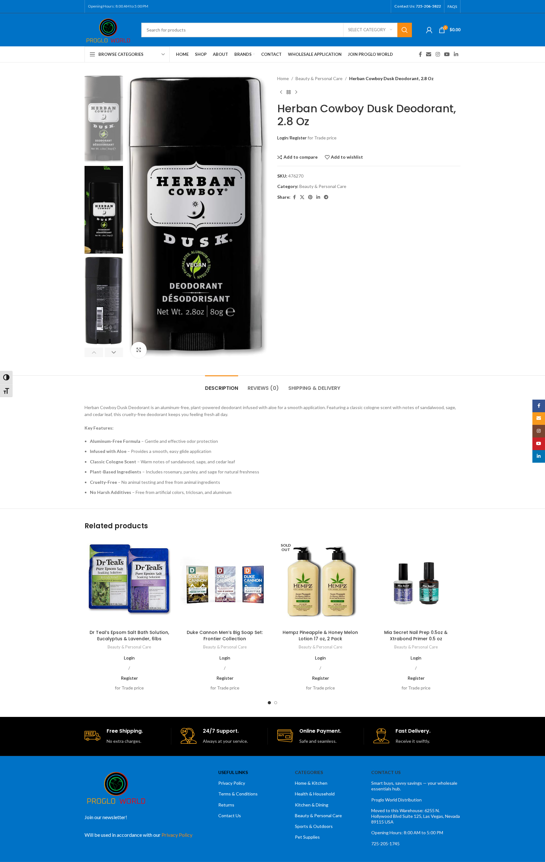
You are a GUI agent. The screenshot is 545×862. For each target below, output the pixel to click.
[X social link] (302, 197)
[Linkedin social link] (456, 54)
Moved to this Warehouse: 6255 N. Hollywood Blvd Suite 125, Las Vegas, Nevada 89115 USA (415, 816)
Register (298, 137)
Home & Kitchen (311, 783)
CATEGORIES (309, 772)
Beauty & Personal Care (319, 78)
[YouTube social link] (447, 54)
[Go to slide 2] (275, 702)
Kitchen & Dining (311, 804)
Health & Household (315, 793)
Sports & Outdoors (314, 826)
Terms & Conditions (238, 793)
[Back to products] (288, 92)
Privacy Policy (231, 783)
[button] (94, 352)
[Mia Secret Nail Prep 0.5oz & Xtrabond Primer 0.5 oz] (415, 582)
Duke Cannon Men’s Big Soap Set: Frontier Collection (225, 635)
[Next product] (296, 92)
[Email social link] (428, 54)
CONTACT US (386, 772)
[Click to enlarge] (139, 350)
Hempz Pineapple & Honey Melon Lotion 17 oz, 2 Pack (320, 635)
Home (283, 78)
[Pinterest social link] (310, 197)
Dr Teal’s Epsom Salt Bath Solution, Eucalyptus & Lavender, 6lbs (129, 635)
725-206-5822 (428, 6)
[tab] (221, 385)
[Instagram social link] (437, 54)
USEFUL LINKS (233, 772)
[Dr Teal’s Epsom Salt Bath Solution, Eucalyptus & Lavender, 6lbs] (129, 582)
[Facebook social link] (420, 54)
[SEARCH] (404, 30)
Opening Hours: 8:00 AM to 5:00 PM (407, 832)
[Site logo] (108, 29)
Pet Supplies (307, 837)
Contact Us (229, 815)
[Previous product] (281, 92)
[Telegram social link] (326, 197)
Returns (226, 804)
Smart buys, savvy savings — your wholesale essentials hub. (414, 785)
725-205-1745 (385, 843)
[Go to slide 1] (269, 702)
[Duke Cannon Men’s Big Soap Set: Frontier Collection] (224, 582)
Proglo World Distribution (396, 799)
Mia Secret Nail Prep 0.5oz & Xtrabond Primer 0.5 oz (416, 635)
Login (282, 137)
